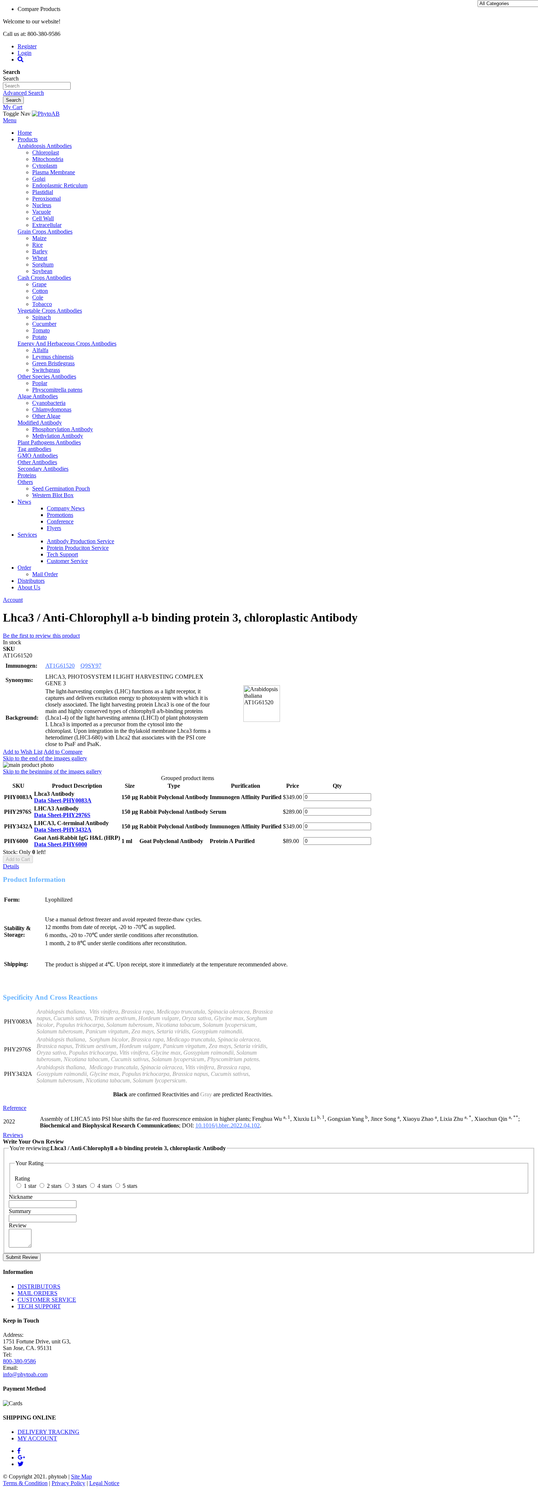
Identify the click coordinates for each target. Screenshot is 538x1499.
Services (27, 535)
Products (28, 139)
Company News (66, 508)
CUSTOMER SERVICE (47, 1300)
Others (25, 482)
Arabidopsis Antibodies (45, 146)
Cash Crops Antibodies (44, 278)
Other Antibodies (37, 462)
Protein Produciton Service (78, 548)
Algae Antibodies (38, 396)
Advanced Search (23, 93)
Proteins (27, 475)
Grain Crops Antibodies (45, 231)
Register (27, 46)
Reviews (13, 1135)
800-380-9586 (19, 1361)
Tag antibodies (34, 449)
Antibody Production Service (80, 541)
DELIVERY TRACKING (48, 1432)
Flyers (54, 528)
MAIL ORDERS (37, 1293)
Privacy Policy (68, 1483)
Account (13, 600)
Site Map (81, 1476)
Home (25, 133)
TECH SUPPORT (39, 1306)
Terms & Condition (25, 1483)
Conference (60, 521)
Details (11, 866)
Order (24, 567)
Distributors (31, 581)
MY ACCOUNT (37, 1438)
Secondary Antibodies (43, 469)
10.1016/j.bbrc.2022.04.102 (227, 1125)
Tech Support (62, 554)
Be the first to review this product (41, 636)
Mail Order (45, 574)
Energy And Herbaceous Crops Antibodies (67, 343)
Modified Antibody (40, 423)
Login (24, 53)
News (24, 502)
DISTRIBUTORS (39, 1286)
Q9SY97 (91, 666)
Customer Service (67, 561)
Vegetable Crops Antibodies (50, 310)
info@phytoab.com (25, 1374)
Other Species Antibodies (47, 376)
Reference (14, 1108)
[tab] (269, 866)
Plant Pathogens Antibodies (49, 442)
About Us (29, 587)
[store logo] (46, 114)
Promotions (60, 515)
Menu (9, 120)
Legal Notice (104, 1483)
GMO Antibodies (38, 455)
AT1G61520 (60, 666)
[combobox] (37, 86)
